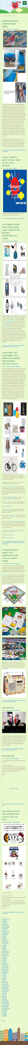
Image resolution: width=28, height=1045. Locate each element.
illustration (12, 218)
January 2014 (5, 940)
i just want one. (8, 708)
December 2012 (5, 951)
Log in (3, 1021)
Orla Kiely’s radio (8, 501)
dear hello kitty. (8, 756)
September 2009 (5, 1008)
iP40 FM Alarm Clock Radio (10, 530)
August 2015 (5, 934)
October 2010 (5, 988)
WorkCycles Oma (10, 534)
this (13, 335)
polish (14, 332)
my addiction (7, 750)
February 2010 (5, 1000)
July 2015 (4, 936)
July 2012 (4, 957)
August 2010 (5, 991)
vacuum (22, 542)
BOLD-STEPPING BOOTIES (11, 497)
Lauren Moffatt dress (8, 322)
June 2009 (4, 1012)
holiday (11, 541)
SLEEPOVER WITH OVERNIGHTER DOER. (10, 24)
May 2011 (4, 978)
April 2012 (4, 961)
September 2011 (5, 972)
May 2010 (4, 996)
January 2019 (5, 924)
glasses (7, 345)
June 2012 (4, 958)
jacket (23, 541)
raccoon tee (8, 331)
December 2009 (5, 1003)
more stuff (17, 150)
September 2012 (5, 955)
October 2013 (5, 943)
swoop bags (9, 317)
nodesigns (17, 29)
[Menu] (25, 3)
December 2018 (5, 925)
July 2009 (4, 1011)
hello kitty (13, 150)
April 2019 (4, 922)
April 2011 (4, 979)
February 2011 (5, 982)
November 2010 (5, 987)
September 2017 (5, 931)
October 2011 (5, 970)
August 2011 (5, 973)
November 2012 (5, 952)
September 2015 (5, 933)
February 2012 (5, 964)
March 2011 (4, 981)
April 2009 (4, 1015)
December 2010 (5, 985)
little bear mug (15, 316)
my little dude (22, 150)
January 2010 (5, 1002)
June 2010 (4, 994)
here (5, 667)
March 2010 (4, 999)
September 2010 (5, 990)
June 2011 (4, 976)
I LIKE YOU (16, 541)
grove (16, 474)
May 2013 (4, 948)
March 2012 (4, 963)
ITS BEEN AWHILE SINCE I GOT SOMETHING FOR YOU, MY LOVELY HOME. (10, 555)
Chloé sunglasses (11, 320)
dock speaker (7, 326)
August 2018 (5, 928)
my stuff (17, 218)
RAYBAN (4, 342)
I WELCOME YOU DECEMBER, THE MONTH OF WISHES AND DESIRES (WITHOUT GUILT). (11, 358)
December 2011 (5, 967)
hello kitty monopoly (6, 574)
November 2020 (5, 919)
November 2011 (5, 969)
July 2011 (4, 975)
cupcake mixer (7, 330)
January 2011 (5, 984)
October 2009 (5, 1006)
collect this (8, 150)
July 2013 (4, 945)
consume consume (15, 748)
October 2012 (5, 954)
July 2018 (4, 930)
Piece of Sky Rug (10, 537)
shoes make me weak (6, 346)
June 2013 (4, 946)
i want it (20, 541)
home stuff (16, 345)
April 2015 (4, 939)
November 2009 (5, 1005)
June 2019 (4, 921)
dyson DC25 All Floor (10, 486)
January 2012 (5, 966)
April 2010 (4, 997)
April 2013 (4, 949)
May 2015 (4, 937)
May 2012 (4, 960)
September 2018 (5, 927)
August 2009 (5, 1009)
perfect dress (21, 345)
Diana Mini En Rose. (8, 506)
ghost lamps (7, 482)
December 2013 (5, 942)
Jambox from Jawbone (10, 515)
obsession (9, 542)
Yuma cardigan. (9, 509)
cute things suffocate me (11, 700)
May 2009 (4, 1014)
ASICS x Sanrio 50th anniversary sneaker (13, 521)
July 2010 (4, 993)
